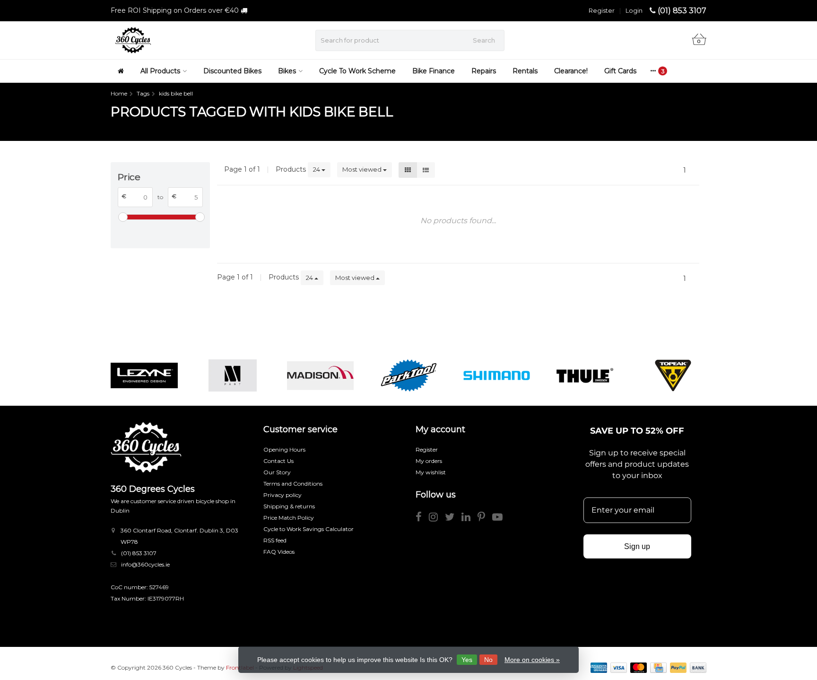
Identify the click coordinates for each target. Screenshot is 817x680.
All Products (160, 71)
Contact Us (278, 460)
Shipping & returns (289, 506)
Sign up (637, 546)
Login (634, 10)
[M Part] (232, 375)
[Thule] (584, 375)
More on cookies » (532, 659)
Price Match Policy (288, 517)
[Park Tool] (408, 375)
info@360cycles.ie (145, 564)
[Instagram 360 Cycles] (437, 518)
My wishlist (431, 472)
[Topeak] (673, 375)
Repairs (483, 71)
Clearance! (571, 71)
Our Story (277, 472)
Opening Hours (284, 449)
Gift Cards (620, 71)
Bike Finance (433, 71)
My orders (429, 460)
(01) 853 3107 (682, 10)
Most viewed (362, 169)
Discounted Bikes (232, 71)
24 (317, 169)
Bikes (287, 71)
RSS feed (275, 540)
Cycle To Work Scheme (357, 71)
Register (602, 10)
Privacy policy (282, 494)
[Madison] (320, 375)
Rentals (525, 71)
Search (484, 40)
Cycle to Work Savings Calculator (308, 528)
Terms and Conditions (292, 483)
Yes (466, 659)
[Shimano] (496, 375)
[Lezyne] (144, 375)
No (488, 659)
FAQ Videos (279, 551)
